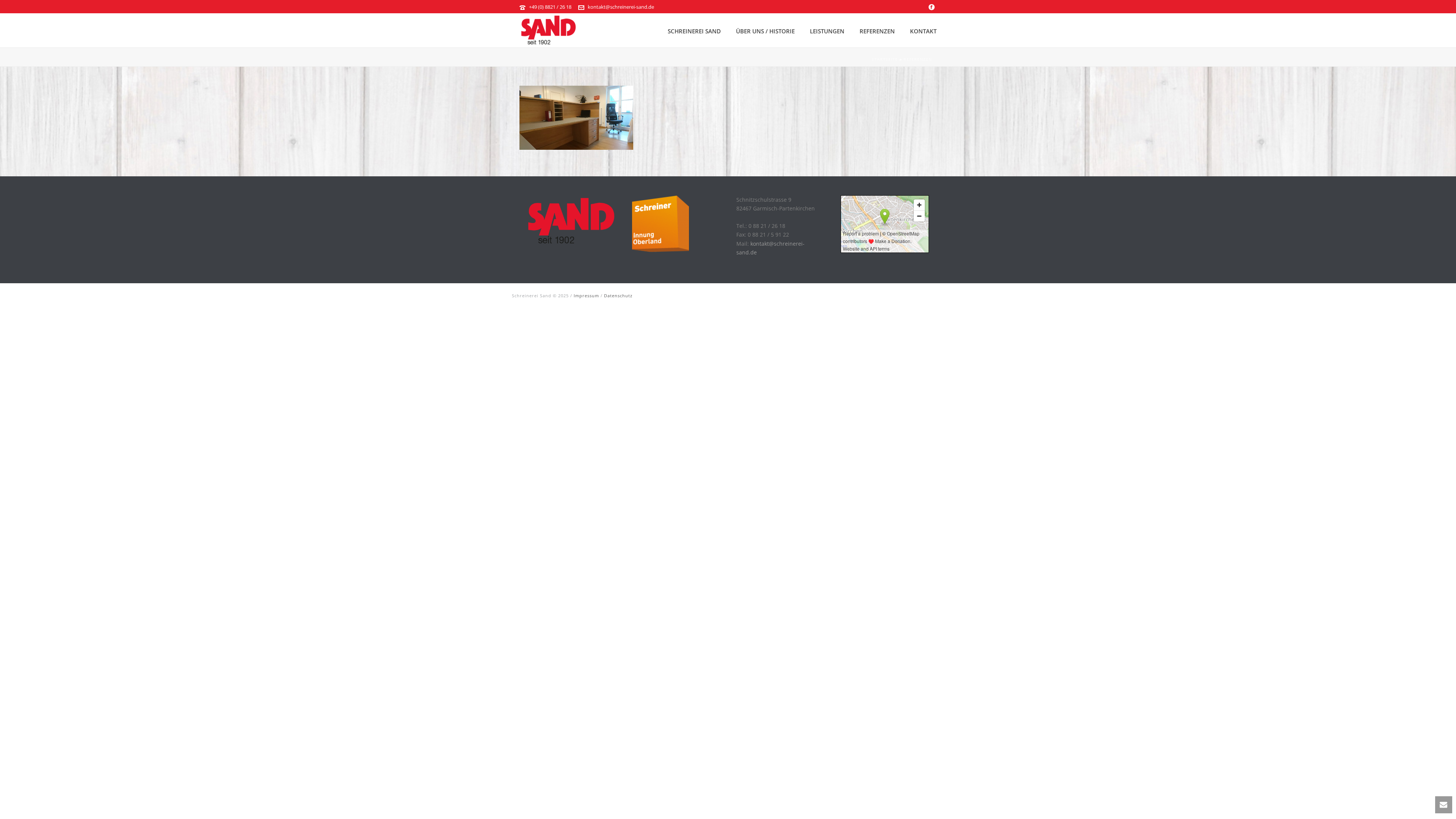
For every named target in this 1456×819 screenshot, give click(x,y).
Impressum (586, 295)
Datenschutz (618, 295)
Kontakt (923, 31)
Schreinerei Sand (694, 31)
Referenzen (877, 31)
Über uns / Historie (765, 31)
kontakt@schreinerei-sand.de (621, 6)
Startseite (885, 59)
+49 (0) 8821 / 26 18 (550, 6)
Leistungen (827, 31)
